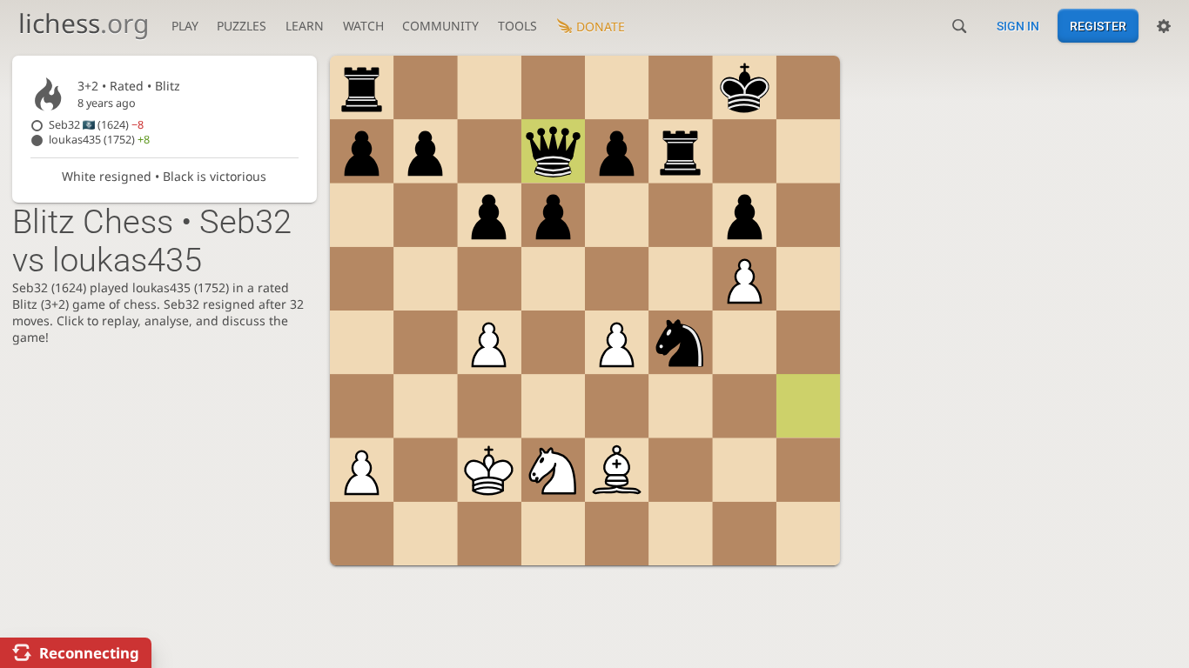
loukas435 (99, 139)
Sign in (1018, 26)
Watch (363, 25)
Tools (517, 25)
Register (1098, 26)
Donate (600, 26)
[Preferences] (1164, 26)
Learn (304, 25)
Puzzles (241, 25)
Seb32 (96, 124)
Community (440, 25)
